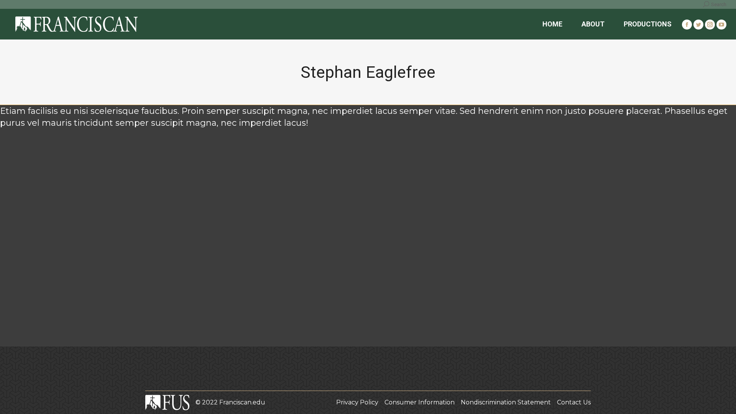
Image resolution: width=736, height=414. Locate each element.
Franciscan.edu (242, 402)
